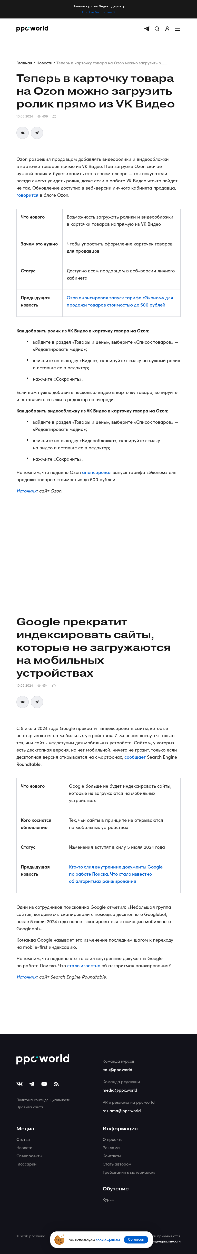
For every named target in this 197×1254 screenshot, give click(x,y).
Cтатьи (23, 1139)
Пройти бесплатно (97, 12)
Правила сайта (29, 1106)
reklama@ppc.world (122, 1110)
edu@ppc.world (117, 1069)
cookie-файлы (108, 1239)
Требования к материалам (129, 1172)
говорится (27, 195)
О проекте (113, 1139)
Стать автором (117, 1164)
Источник (26, 490)
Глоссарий (26, 1164)
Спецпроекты (29, 1155)
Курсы (108, 1199)
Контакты (112, 1155)
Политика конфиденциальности (43, 1099)
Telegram (37, 133)
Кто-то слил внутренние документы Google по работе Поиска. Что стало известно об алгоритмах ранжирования (116, 873)
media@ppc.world (120, 1090)
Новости (24, 1147)
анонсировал (97, 472)
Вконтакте (22, 133)
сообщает (135, 757)
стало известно (83, 965)
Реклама (111, 1147)
